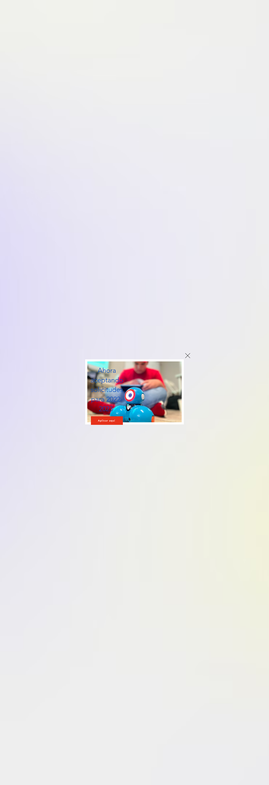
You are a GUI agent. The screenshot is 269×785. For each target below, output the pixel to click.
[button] (187, 355)
